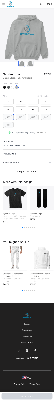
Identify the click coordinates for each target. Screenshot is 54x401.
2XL (8, 109)
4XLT (8, 125)
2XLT (33, 117)
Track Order (27, 330)
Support (27, 324)
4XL (33, 109)
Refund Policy (27, 342)
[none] (43, 96)
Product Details (9, 154)
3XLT (46, 117)
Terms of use (35, 384)
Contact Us (27, 336)
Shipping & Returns (11, 162)
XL (46, 101)
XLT (20, 117)
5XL (45, 109)
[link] (15, 198)
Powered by (20, 358)
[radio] (8, 101)
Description (8, 141)
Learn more (41, 132)
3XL (20, 109)
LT (8, 117)
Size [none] (5, 96)
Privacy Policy (19, 384)
